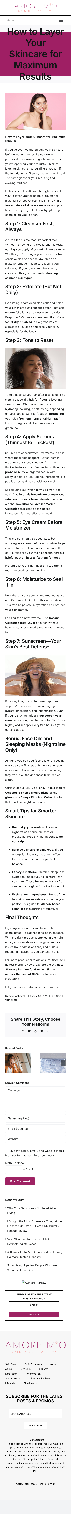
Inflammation (33, 1373)
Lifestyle (10, 1383)
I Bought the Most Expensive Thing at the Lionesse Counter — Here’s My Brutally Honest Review (34, 1226)
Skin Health (30, 1383)
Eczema (43, 1368)
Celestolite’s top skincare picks (27, 792)
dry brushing (23, 322)
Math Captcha (14, 1163)
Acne (53, 1364)
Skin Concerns (33, 1364)
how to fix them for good (43, 557)
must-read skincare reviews (30, 205)
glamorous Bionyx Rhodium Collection (31, 797)
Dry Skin (26, 1368)
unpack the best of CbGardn (24, 974)
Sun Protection (13, 1378)
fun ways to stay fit (48, 881)
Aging (8, 1368)
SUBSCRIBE (34, 1314)
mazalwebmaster (18, 996)
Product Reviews (40, 1378)
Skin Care (56, 996)
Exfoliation (11, 1373)
